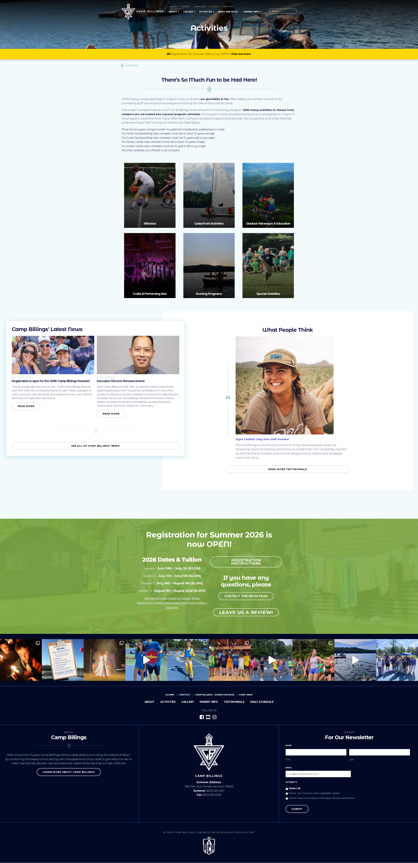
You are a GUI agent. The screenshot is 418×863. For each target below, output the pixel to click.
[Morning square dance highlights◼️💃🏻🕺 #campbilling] (146, 660)
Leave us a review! (246, 612)
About (173, 11)
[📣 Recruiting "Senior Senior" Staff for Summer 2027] (63, 660)
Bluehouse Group (231, 832)
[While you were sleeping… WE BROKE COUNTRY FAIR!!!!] (397, 660)
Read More (26, 406)
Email (289, 767)
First (288, 759)
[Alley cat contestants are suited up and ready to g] (188, 660)
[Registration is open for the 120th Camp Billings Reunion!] (53, 373)
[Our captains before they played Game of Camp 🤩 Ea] (230, 660)
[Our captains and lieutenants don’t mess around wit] (272, 660)
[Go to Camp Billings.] (122, 65)
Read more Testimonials (287, 469)
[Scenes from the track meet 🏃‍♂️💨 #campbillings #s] (313, 660)
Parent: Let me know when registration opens (314, 793)
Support (214, 6)
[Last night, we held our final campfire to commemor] (21, 660)
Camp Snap (228, 6)
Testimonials (234, 701)
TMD (252, 832)
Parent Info (251, 11)
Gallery (188, 11)
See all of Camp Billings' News (95, 445)
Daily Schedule (261, 701)
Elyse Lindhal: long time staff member (262, 439)
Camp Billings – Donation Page (214, 694)
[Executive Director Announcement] (138, 373)
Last (351, 759)
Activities (205, 11)
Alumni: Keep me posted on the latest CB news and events (321, 798)
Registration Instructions (246, 561)
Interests (291, 782)
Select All (294, 788)
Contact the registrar (246, 596)
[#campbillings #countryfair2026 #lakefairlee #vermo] (355, 660)
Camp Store (200, 6)
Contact (185, 6)
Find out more (241, 54)
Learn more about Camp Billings (69, 772)
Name (288, 745)
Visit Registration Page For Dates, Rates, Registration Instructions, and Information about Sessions (172, 602)
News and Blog (228, 11)
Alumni (173, 6)
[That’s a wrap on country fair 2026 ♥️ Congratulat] (104, 660)
